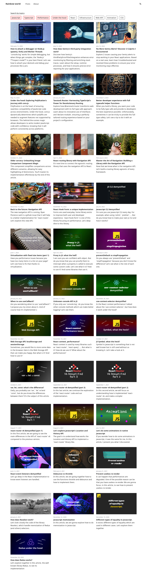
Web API (99, 18)
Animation (111, 18)
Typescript (28, 18)
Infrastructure (85, 18)
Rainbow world (13, 3)
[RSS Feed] (140, 4)
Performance (42, 18)
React (73, 18)
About (36, 4)
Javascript (16, 18)
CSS (122, 18)
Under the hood (59, 18)
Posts (27, 4)
